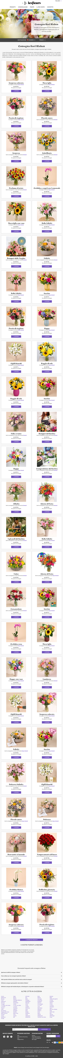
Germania (27, 1047)
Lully (39, 1006)
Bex (26, 997)
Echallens (40, 1001)
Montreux (27, 1008)
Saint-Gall (52, 1012)
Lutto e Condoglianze (36, 1038)
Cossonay (40, 1000)
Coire (2, 1000)
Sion (51, 1013)
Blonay (2, 998)
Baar (39, 996)
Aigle (14, 996)
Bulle (26, 998)
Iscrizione (45, 1029)
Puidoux (39, 1010)
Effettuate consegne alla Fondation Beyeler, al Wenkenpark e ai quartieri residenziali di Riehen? (22, 986)
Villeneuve (27, 1015)
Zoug (51, 1017)
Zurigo (2, 1018)
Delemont (3, 1001)
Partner (33, 1035)
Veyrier (15, 1015)
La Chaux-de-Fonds (5, 1005)
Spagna (38, 1047)
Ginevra (39, 1002)
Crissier (51, 1000)
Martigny (52, 1006)
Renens (15, 1012)
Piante (32, 7)
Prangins (15, 1010)
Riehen (27, 1012)
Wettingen (52, 1015)
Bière (51, 997)
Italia (31, 1047)
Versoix (51, 1014)
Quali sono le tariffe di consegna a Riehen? (10, 972)
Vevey (2, 1015)
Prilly (26, 1010)
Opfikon (15, 1009)
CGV (18, 1035)
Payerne (39, 1009)
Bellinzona (3, 997)
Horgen (3, 1004)
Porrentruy (3, 1010)
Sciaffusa (27, 1013)
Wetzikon (3, 1017)
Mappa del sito (20, 1039)
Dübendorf (27, 1001)
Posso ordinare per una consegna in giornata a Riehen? (13, 976)
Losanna (3, 1006)
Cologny (27, 1000)
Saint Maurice (4, 1013)
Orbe (26, 1009)
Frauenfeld (15, 1002)
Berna (14, 997)
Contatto (50, 7)
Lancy (26, 1005)
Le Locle (39, 1005)
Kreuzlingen (40, 1004)
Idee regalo (34, 1039)
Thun (14, 1014)
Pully (51, 1010)
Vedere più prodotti (32, 939)
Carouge (40, 998)
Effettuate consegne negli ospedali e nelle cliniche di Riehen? (14, 983)
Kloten (14, 1004)
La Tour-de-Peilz (17, 1005)
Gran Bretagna (46, 1047)
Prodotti (13, 7)
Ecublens (52, 1001)
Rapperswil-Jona (5, 1012)
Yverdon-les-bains (42, 1017)
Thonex (3, 1014)
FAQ (18, 1038)
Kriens (51, 1004)
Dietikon (15, 1001)
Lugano (27, 1006)
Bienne (39, 997)
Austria (34, 1047)
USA (41, 1047)
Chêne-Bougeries (54, 998)
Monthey (15, 1008)
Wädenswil (40, 1015)
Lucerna (15, 1006)
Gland (51, 1002)
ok (58, 1036)
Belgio (23, 1047)
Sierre (39, 1013)
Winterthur (27, 1017)
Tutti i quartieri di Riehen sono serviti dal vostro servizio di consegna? (16, 979)
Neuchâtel (40, 1008)
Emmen (3, 1002)
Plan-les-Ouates (53, 1009)
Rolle (39, 1012)
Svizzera (19, 1047)
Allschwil (27, 996)
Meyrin (2, 1008)
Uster (26, 1014)
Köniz (26, 1004)
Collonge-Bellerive (17, 1000)
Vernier (39, 1014)
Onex (2, 1009)
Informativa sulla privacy (22, 1036)
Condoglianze (22, 7)
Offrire (17, 91)
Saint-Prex (15, 1013)
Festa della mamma (36, 1036)
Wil (14, 1017)
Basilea (51, 996)
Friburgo (27, 1002)
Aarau (2, 996)
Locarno (52, 1005)
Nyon (51, 1008)
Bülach (14, 998)
